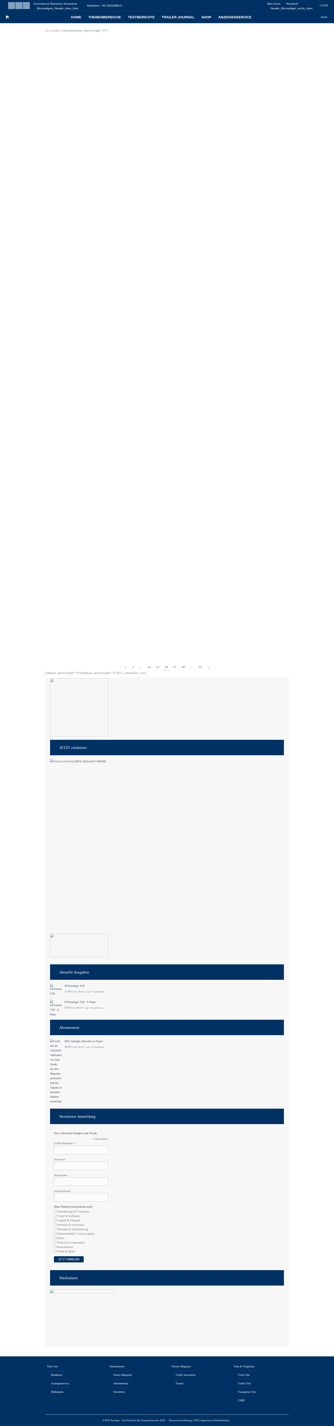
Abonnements (116, 1366)
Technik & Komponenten (70, 1242)
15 (157, 667)
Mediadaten (57, 1392)
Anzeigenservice (60, 1383)
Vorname (59, 1159)
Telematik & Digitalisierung (72, 1229)
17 (174, 667)
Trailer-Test (244, 1383)
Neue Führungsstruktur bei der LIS (205, 244)
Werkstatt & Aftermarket (70, 1224)
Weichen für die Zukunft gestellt (203, 625)
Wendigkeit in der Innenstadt (75, 625)
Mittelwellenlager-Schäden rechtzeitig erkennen (91, 380)
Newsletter (119, 1392)
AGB (196, 1420)
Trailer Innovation (186, 1375)
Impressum (206, 1420)
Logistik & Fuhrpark (68, 1220)
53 (200, 667)
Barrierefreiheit (221, 1420)
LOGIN (324, 5)
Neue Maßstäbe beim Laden (74, 122)
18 (183, 667)
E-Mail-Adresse (64, 1143)
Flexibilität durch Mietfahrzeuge (203, 503)
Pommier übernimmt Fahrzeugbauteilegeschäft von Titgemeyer (104, 244)
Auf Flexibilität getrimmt (72, 503)
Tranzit (179, 1383)
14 (149, 667)
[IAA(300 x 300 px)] (79, 735)
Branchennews (64, 1247)
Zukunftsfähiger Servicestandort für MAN (211, 122)
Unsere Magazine (122, 1375)
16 (166, 667)
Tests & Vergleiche (244, 1366)
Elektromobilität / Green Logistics (75, 1233)
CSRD (241, 1400)
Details (55, 144)
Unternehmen (62, 1191)
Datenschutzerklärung (180, 1420)
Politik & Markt (65, 1251)
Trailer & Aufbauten (68, 1216)
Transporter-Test (247, 1392)
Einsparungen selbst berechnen (201, 380)
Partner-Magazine (181, 1366)
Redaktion (56, 1375)
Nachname (60, 1175)
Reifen (60, 1238)
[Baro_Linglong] (79, 956)
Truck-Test (244, 1375)
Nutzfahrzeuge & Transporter (72, 1211)
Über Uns (52, 1366)
